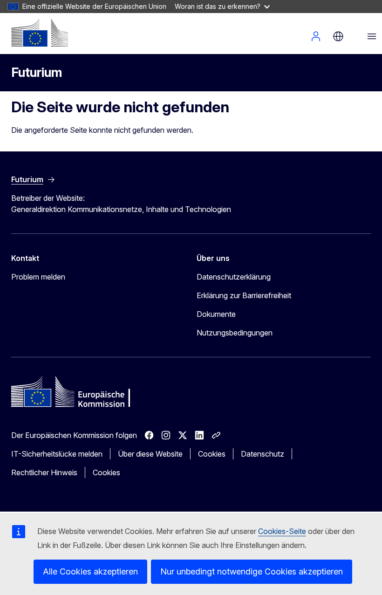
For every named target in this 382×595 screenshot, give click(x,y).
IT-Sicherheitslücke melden (56, 453)
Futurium (36, 72)
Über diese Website (150, 453)
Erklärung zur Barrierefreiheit (244, 295)
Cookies (211, 453)
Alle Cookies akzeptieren (90, 571)
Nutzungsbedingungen (235, 332)
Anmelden (316, 36)
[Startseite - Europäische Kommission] (39, 33)
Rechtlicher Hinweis (44, 472)
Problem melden (38, 276)
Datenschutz (262, 453)
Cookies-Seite (282, 531)
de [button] (338, 36)
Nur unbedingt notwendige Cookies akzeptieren (251, 571)
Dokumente (216, 314)
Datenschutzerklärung (234, 276)
